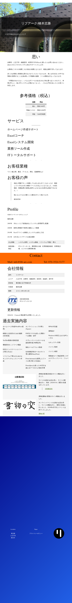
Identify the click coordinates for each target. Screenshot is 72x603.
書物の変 (42, 414)
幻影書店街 (49, 389)
